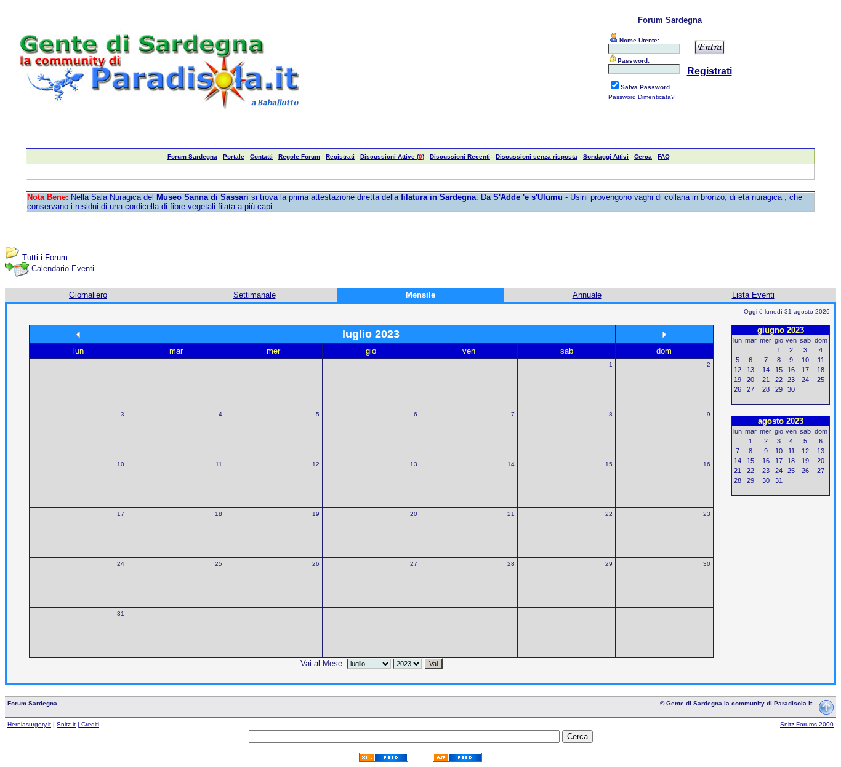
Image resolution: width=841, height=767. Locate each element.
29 (609, 563)
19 (316, 514)
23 (706, 514)
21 (511, 514)
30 (706, 563)
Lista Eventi (753, 295)
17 (120, 514)
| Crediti (88, 724)
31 (120, 613)
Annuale (587, 295)
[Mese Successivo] (664, 334)
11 (218, 464)
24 (120, 563)
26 (316, 563)
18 (218, 514)
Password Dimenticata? (641, 96)
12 (316, 464)
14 (511, 464)
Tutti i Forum (45, 257)
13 (413, 464)
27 (413, 563)
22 (609, 514)
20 (413, 514)
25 (218, 563)
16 (706, 464)
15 (609, 464)
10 (120, 464)
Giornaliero (88, 295)
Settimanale (254, 295)
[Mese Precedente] (78, 334)
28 (511, 563)
